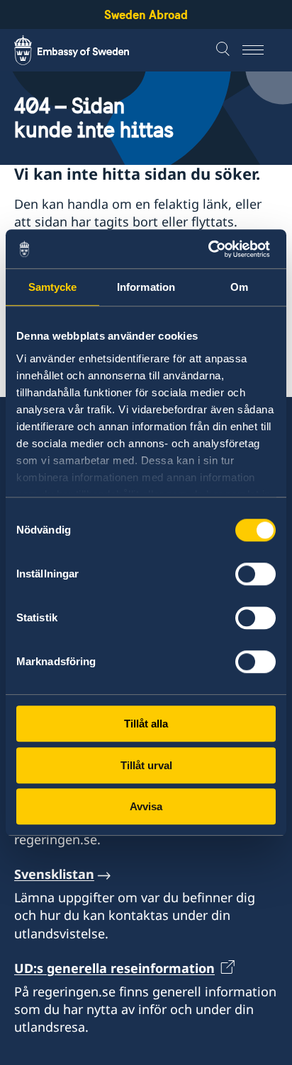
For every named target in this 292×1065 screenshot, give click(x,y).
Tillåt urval (146, 765)
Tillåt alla (146, 724)
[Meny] (260, 50)
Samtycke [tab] (52, 287)
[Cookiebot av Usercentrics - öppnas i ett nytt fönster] (214, 249)
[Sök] (224, 50)
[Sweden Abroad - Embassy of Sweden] (85, 50)
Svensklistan (54, 873)
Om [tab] (239, 287)
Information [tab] (146, 287)
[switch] (255, 574)
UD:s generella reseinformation (114, 968)
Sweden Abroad (146, 14)
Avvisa (146, 806)
